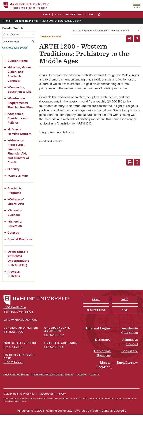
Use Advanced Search (15, 48)
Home (6, 21)
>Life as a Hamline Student (19, 131)
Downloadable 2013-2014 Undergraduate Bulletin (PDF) (18, 258)
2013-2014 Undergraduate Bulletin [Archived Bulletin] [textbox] (100, 30)
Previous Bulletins (13, 273)
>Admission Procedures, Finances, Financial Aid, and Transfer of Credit (18, 151)
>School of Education (14, 223)
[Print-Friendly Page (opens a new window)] (129, 38)
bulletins (27, 410)
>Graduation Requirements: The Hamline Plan (20, 102)
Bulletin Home (17, 60)
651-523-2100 (12, 347)
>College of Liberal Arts (15, 201)
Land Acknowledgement (20, 319)
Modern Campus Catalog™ (107, 410)
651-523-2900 (54, 347)
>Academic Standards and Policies (17, 118)
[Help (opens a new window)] (137, 38)
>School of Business (14, 212)
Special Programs (20, 239)
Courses (13, 232)
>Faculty (13, 169)
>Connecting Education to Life (19, 89)
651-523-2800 (13, 331)
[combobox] (106, 30)
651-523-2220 (13, 362)
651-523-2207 (54, 335)
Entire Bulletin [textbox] (11, 34)
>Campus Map (17, 175)
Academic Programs (14, 190)
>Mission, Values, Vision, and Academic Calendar (19, 74)
